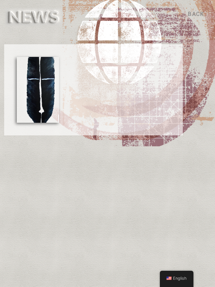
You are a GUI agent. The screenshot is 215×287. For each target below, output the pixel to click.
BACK (196, 14)
